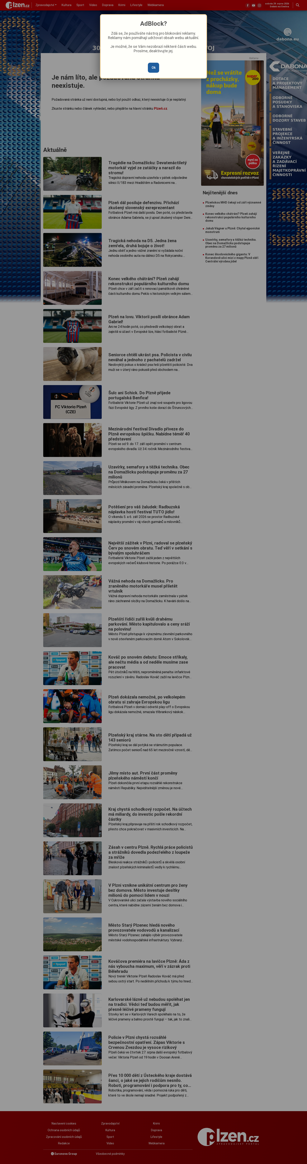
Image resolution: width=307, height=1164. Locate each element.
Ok (154, 68)
